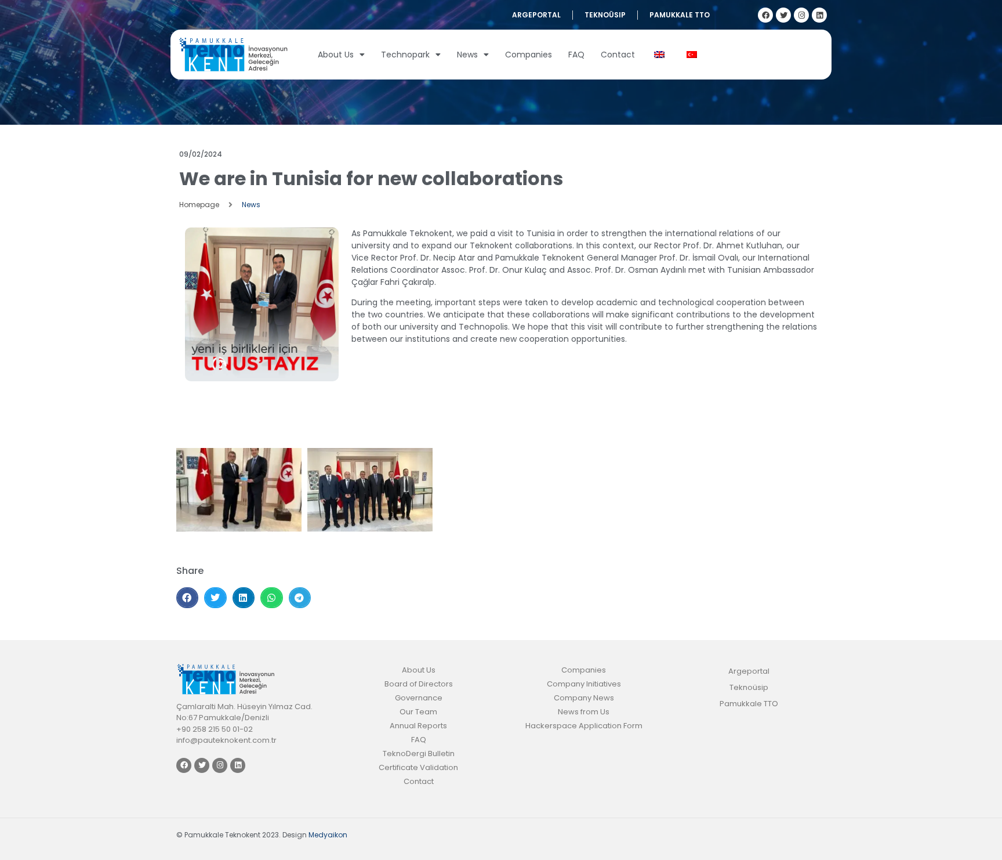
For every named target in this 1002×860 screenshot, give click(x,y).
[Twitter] (783, 15)
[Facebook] (765, 15)
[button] (187, 597)
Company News (584, 697)
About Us (336, 54)
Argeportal (536, 15)
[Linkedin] (819, 15)
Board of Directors (418, 683)
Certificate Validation (418, 767)
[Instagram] (801, 15)
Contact (618, 54)
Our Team (418, 711)
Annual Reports (418, 725)
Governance (418, 697)
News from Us (583, 711)
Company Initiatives (584, 683)
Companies (528, 54)
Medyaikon (327, 835)
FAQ (576, 54)
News (467, 54)
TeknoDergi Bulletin (419, 753)
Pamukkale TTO (679, 15)
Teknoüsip (605, 15)
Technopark (405, 54)
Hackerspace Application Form (583, 725)
